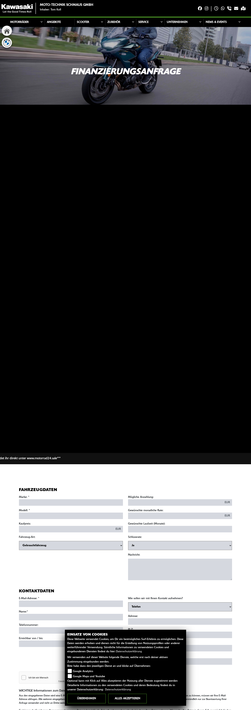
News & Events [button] (216, 22)
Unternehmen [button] (177, 22)
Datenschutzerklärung (129, 651)
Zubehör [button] (113, 22)
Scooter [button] (83, 22)
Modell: (23, 510)
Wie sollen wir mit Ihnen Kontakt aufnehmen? (155, 598)
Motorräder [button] (19, 22)
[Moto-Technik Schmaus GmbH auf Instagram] (206, 8)
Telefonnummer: (28, 625)
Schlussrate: (135, 537)
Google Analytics (83, 671)
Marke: (23, 497)
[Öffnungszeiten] (216, 8)
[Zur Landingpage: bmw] (7, 43)
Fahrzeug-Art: (27, 537)
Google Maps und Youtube (89, 676)
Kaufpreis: (25, 523)
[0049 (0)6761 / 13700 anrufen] (229, 8)
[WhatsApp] (223, 8)
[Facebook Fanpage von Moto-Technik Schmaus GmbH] (200, 8)
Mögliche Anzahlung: (141, 497)
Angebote (54, 22)
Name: (23, 611)
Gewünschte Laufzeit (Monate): (146, 523)
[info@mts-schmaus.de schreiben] (236, 8)
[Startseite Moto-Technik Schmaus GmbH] (17, 8)
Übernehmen (86, 698)
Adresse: (133, 616)
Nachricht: (134, 555)
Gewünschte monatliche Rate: (145, 510)
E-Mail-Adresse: (29, 598)
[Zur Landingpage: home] (7, 31)
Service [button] (143, 22)
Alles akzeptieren (127, 698)
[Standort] (243, 8)
